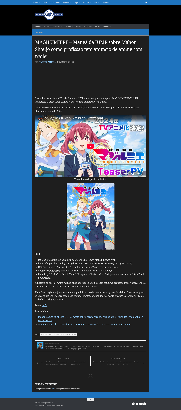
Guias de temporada (51, 2)
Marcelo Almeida (47, 62)
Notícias (86, 2)
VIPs (95, 2)
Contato (105, 2)
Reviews (66, 2)
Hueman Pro (59, 406)
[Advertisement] (90, 80)
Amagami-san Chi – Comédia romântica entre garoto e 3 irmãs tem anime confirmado (84, 323)
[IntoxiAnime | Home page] (49, 14)
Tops (76, 2)
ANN (44, 305)
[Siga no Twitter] (137, 403)
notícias (39, 32)
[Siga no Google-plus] (144, 403)
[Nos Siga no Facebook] (133, 403)
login (53, 389)
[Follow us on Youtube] (140, 403)
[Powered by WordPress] (43, 405)
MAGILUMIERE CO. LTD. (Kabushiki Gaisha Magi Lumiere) (58, 334)
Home (35, 2)
